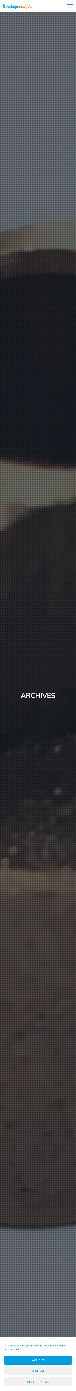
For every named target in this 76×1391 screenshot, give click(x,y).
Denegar (38, 1371)
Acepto (38, 1360)
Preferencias (38, 1382)
